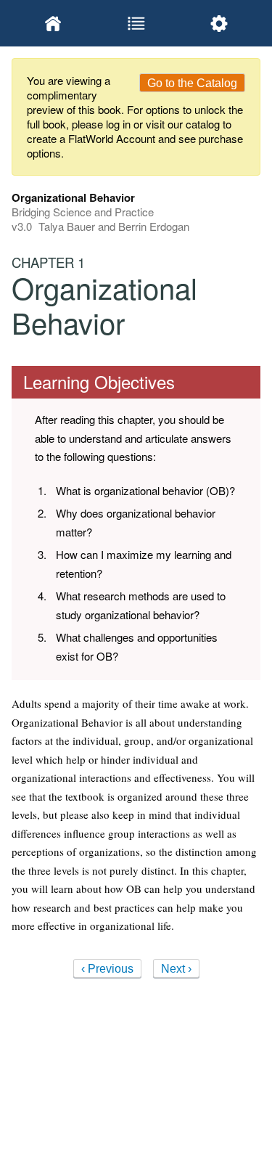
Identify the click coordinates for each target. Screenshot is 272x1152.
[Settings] (219, 23)
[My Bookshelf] (53, 23)
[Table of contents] (135, 23)
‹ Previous (107, 969)
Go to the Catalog (192, 83)
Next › (176, 969)
